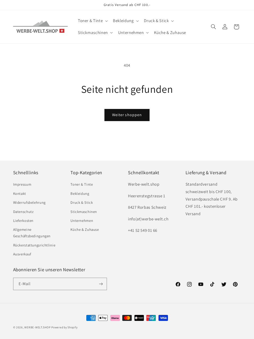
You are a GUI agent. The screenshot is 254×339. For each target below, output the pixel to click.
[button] (92, 21)
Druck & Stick (81, 202)
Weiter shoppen (127, 114)
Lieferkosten (23, 220)
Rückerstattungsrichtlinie (34, 245)
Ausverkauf (22, 254)
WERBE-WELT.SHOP (37, 327)
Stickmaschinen (83, 211)
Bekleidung (79, 193)
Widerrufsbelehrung (29, 202)
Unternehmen (81, 220)
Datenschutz (23, 211)
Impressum (22, 184)
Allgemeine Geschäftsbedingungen (32, 232)
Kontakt (19, 193)
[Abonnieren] (100, 284)
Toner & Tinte (81, 184)
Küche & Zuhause (84, 229)
